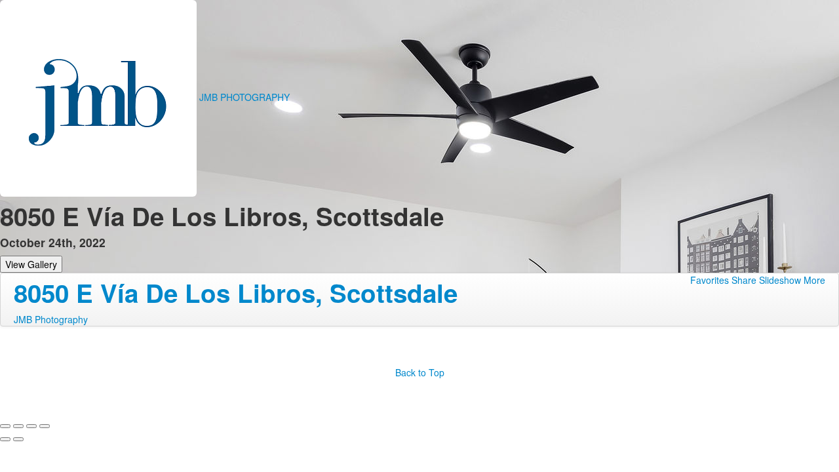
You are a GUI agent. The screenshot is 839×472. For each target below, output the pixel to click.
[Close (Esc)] (5, 426)
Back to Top (419, 372)
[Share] (18, 426)
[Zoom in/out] (44, 426)
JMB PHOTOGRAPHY (244, 97)
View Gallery (31, 264)
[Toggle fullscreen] (31, 426)
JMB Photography (51, 319)
